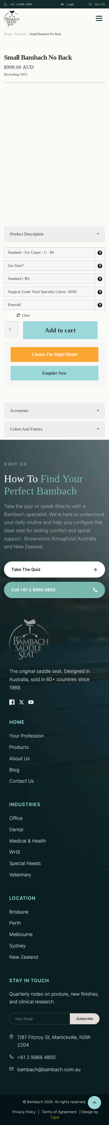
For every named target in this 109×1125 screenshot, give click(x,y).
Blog (14, 770)
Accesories (19, 410)
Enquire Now (54, 373)
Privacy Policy (23, 1112)
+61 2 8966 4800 (21, 4)
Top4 (54, 1117)
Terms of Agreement (59, 1112)
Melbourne (21, 934)
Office (15, 818)
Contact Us (21, 781)
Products (20, 34)
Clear (26, 315)
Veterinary (20, 874)
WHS (14, 852)
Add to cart (60, 330)
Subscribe (84, 1019)
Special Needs (25, 863)
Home (8, 34)
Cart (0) (99, 4)
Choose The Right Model (54, 354)
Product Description (26, 234)
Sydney (17, 945)
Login (70, 4)
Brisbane (18, 912)
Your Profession (26, 736)
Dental (16, 829)
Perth (15, 923)
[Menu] (99, 18)
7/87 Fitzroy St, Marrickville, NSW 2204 (53, 1041)
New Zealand (23, 957)
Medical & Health (27, 841)
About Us (19, 758)
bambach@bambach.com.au (48, 1069)
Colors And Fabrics (26, 429)
